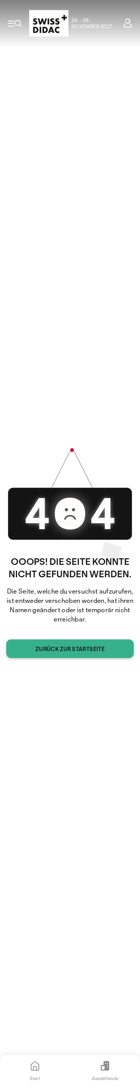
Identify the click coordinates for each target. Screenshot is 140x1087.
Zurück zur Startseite (70, 649)
